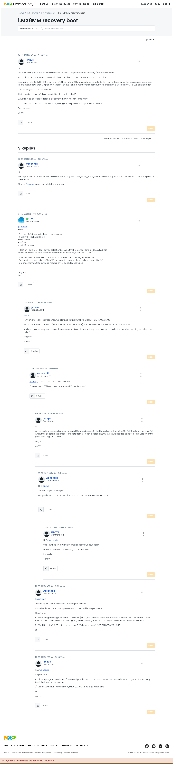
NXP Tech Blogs (81, 4)
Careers (21, 745)
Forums (44, 4)
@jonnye (30, 184)
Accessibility (57, 752)
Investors (33, 745)
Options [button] (148, 39)
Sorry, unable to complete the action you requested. (28, 760)
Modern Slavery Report (42, 752)
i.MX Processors (48, 12)
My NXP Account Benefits (75, 745)
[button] (139, 61)
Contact (55, 745)
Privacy (6, 752)
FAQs (157, 4)
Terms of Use (16, 752)
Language (146, 4)
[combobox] (97, 28)
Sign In (166, 4)
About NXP (9, 745)
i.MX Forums (32, 12)
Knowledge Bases (61, 4)
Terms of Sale (27, 752)
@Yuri (26, 315)
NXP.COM (97, 4)
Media (44, 745)
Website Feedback (71, 752)
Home (21, 12)
